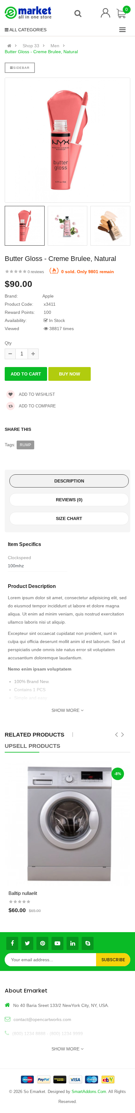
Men (55, 45)
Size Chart (69, 518)
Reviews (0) (69, 499)
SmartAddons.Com (89, 1091)
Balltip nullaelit (22, 893)
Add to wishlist (36, 394)
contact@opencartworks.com (42, 1019)
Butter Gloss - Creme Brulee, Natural (41, 51)
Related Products (34, 735)
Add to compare (37, 406)
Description (69, 480)
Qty (8, 342)
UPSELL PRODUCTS (32, 746)
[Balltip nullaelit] (67, 823)
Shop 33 (31, 45)
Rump (25, 445)
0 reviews (36, 272)
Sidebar (21, 67)
